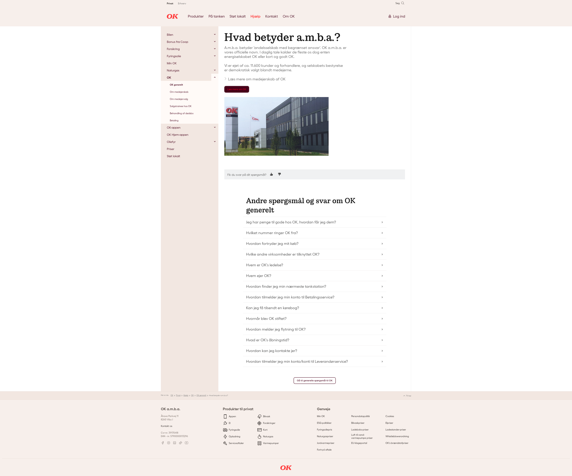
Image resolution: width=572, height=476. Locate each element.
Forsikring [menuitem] (173, 49)
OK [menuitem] (169, 77)
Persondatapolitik (360, 416)
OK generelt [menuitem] (176, 84)
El (229, 423)
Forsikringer (268, 423)
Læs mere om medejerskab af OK (257, 79)
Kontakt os (166, 426)
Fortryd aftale (324, 449)
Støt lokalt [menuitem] (238, 16)
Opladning (234, 436)
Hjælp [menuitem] (256, 16)
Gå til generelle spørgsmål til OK (314, 380)
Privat (178, 395)
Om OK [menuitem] (289, 16)
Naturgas (267, 436)
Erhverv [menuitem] (182, 3)
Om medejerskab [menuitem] (179, 91)
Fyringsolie (234, 429)
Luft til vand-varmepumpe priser (362, 436)
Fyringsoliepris (324, 429)
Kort (265, 429)
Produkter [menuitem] (196, 16)
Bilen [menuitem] (170, 34)
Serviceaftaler (236, 443)
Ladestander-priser (396, 429)
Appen (232, 416)
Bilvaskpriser (358, 423)
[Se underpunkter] (214, 34)
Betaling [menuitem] (174, 120)
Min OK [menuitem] (172, 63)
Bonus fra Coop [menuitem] (177, 41)
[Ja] (271, 174)
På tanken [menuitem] (217, 16)
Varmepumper (270, 443)
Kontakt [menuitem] (271, 16)
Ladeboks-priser (360, 429)
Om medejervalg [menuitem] (179, 99)
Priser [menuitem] (170, 149)
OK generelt (201, 395)
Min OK (321, 416)
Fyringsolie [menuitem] (174, 56)
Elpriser (389, 423)
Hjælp (185, 395)
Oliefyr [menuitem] (171, 141)
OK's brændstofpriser (397, 443)
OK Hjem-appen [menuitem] (177, 134)
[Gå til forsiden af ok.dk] (172, 16)
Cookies (390, 416)
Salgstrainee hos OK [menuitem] (181, 106)
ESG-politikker (324, 423)
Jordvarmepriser (325, 443)
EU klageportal (359, 443)
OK (172, 395)
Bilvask (266, 416)
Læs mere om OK (236, 89)
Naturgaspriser (325, 436)
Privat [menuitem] (170, 3)
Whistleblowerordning (397, 436)
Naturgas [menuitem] (173, 70)
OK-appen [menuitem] (174, 127)
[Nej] (279, 174)
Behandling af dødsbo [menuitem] (181, 113)
